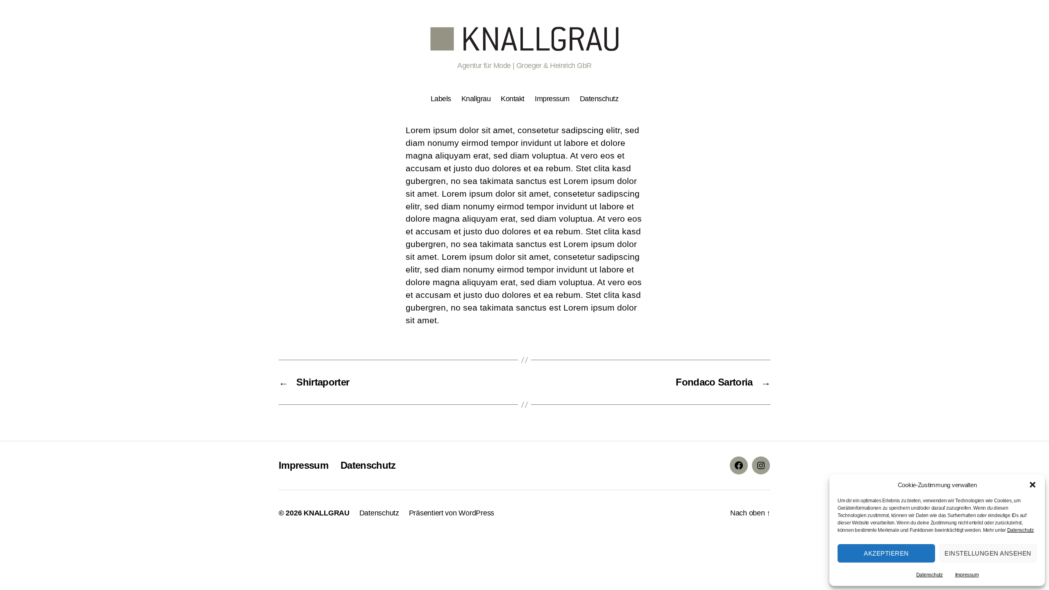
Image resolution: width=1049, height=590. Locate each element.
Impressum (967, 575)
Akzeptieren (886, 553)
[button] (1033, 485)
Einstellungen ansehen (988, 553)
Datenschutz (1020, 530)
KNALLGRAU (327, 513)
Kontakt (512, 99)
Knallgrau (476, 99)
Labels (441, 99)
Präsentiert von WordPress (451, 513)
